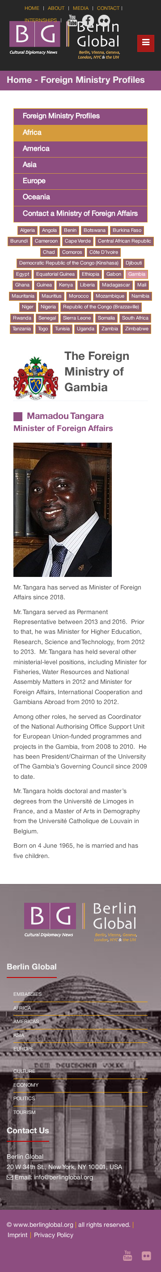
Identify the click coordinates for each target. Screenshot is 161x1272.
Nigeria (48, 307)
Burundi (19, 241)
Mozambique (110, 296)
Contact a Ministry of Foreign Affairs (80, 214)
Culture (24, 1071)
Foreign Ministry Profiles (61, 116)
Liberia (87, 285)
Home (32, 8)
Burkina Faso (127, 230)
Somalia (106, 318)
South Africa (135, 318)
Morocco (79, 296)
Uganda (85, 329)
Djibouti (134, 263)
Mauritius (52, 296)
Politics (24, 1099)
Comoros (72, 252)
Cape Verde (78, 241)
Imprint (17, 1235)
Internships (41, 20)
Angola (49, 230)
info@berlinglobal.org (63, 1178)
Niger (28, 307)
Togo (43, 329)
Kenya (66, 285)
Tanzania (22, 329)
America (36, 149)
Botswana (95, 230)
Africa (32, 133)
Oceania (36, 197)
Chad (49, 252)
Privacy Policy (53, 1235)
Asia (30, 165)
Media (81, 8)
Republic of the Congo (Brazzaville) (101, 307)
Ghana (22, 285)
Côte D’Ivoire (103, 252)
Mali (141, 285)
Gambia (136, 274)
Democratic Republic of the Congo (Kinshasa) (69, 263)
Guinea (44, 285)
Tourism (24, 1112)
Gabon (113, 274)
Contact (108, 8)
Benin (70, 230)
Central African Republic (124, 241)
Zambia (110, 329)
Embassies (27, 994)
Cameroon (46, 241)
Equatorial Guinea (55, 274)
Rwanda (22, 318)
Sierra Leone (77, 318)
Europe (34, 181)
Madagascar (116, 285)
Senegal (47, 318)
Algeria (27, 230)
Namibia (140, 296)
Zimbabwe (136, 329)
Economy (25, 1085)
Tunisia (62, 329)
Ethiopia (90, 274)
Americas (26, 1022)
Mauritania (23, 296)
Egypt (22, 274)
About (56, 8)
